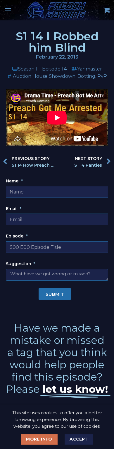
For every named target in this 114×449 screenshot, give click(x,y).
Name (13, 181)
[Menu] (7, 10)
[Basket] (107, 10)
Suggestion (19, 263)
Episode (15, 236)
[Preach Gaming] (57, 10)
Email (12, 208)
